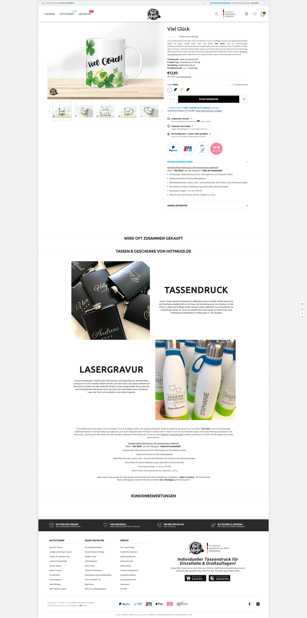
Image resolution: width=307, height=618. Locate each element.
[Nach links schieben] (204, 3)
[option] (234, 3)
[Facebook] (249, 604)
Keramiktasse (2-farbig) (190, 62)
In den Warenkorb (208, 99)
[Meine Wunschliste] (255, 14)
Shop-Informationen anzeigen (209, 111)
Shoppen (49, 14)
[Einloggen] (246, 14)
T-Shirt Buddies (71, 605)
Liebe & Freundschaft (189, 59)
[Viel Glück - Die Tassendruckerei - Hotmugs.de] (62, 111)
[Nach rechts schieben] (264, 3)
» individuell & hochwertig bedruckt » (234, 3)
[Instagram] (258, 604)
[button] (217, 14)
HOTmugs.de (52, 605)
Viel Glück (178, 29)
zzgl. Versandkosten (183, 77)
